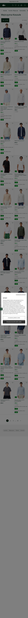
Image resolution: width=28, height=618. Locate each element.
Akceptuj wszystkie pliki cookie (14, 321)
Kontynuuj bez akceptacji (21, 294)
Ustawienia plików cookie (14, 317)
